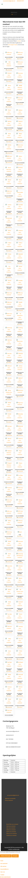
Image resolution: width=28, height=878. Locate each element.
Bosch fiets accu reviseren (12, 824)
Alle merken (3, 866)
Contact (2, 874)
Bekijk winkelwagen (6, 855)
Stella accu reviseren (11, 829)
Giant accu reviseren (10, 826)
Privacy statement (9, 800)
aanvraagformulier (12, 44)
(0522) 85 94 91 (20, 1)
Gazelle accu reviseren (11, 835)
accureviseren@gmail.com (9, 1)
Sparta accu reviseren (11, 831)
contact (19, 41)
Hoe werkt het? (3, 863)
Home (1, 860)
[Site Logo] (5, 5)
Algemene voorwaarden (10, 798)
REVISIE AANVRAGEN (5, 877)
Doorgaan (15, 855)
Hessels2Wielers (4, 869)
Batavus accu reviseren (11, 833)
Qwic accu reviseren (10, 828)
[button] (25, 5)
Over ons (2, 872)
